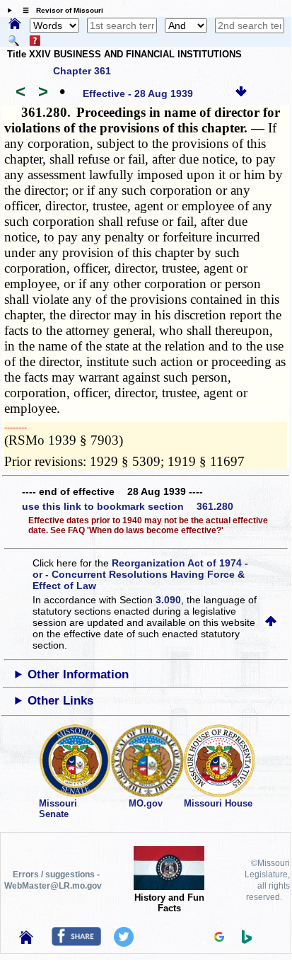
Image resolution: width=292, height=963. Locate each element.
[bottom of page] (241, 93)
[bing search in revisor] (247, 940)
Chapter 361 (82, 70)
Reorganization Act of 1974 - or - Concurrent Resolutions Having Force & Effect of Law (140, 574)
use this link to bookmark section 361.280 (127, 506)
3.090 (168, 599)
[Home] (14, 25)
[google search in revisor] (219, 938)
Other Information (78, 674)
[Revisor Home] (26, 940)
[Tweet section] (124, 943)
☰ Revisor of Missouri (59, 10)
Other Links (60, 700)
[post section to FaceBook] (76, 942)
